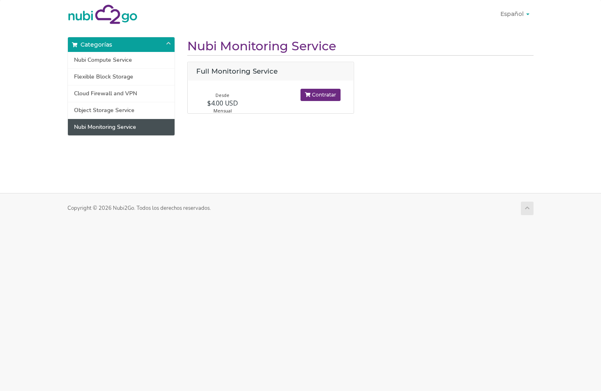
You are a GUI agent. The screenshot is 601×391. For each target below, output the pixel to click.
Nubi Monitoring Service (105, 127)
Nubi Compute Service (103, 60)
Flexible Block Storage (103, 77)
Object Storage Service (104, 110)
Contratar (323, 95)
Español (512, 14)
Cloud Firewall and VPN (105, 93)
